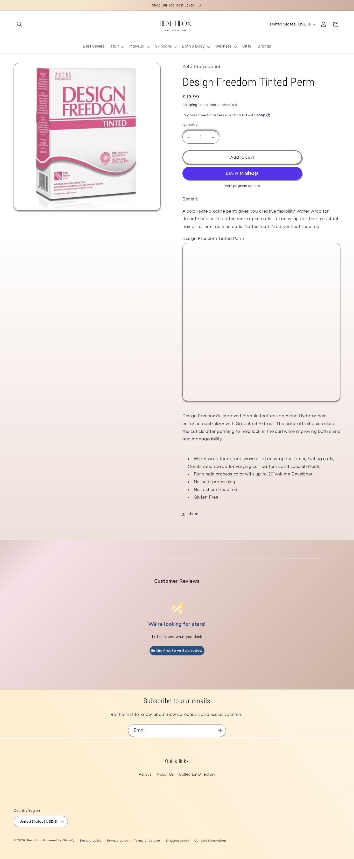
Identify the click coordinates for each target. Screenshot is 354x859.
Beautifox (34, 840)
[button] (20, 24)
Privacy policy (118, 840)
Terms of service (147, 840)
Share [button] (193, 514)
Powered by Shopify (59, 840)
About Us (165, 774)
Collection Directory (197, 774)
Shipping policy (177, 840)
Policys (145, 774)
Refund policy (91, 840)
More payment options (242, 186)
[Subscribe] (220, 730)
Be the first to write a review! (177, 650)
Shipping (189, 105)
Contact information (210, 840)
